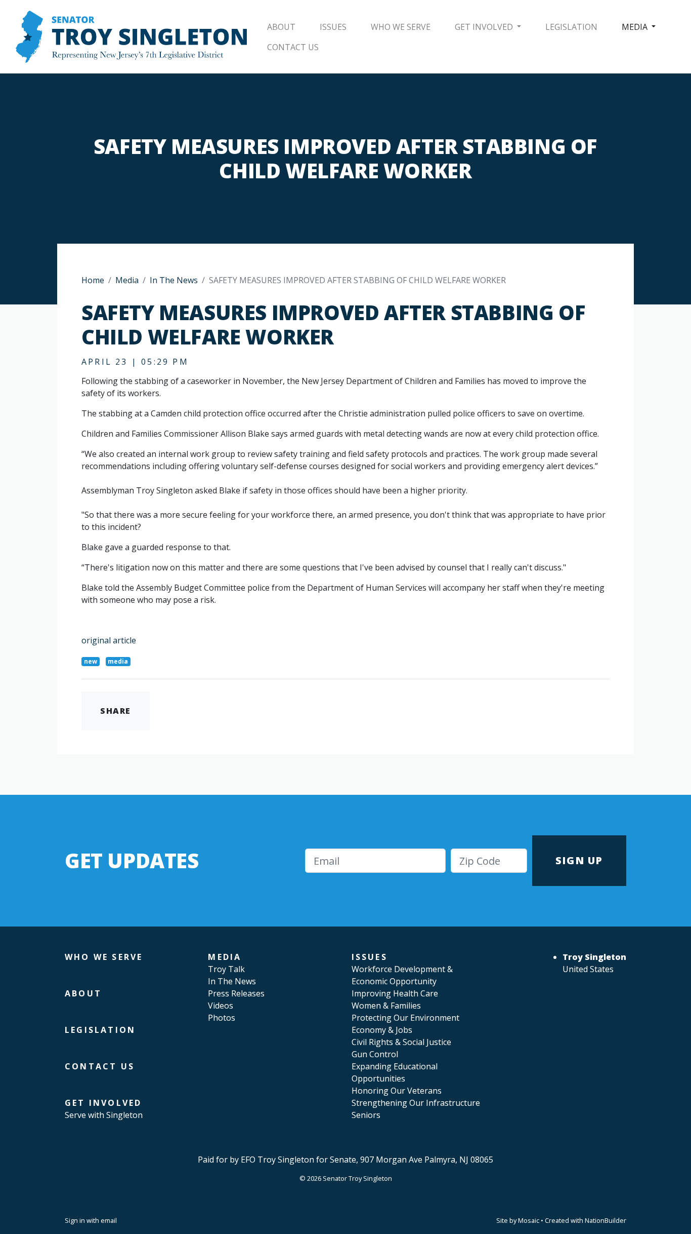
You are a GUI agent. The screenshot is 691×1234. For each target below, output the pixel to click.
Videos (220, 1005)
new (90, 661)
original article (108, 640)
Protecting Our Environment (405, 1017)
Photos (221, 1017)
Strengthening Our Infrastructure (416, 1102)
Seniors (366, 1115)
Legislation (571, 26)
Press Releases (236, 993)
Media (636, 26)
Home (92, 280)
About (281, 26)
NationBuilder (605, 1220)
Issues (333, 26)
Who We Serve (400, 26)
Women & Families (386, 1005)
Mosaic (528, 1220)
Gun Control (375, 1054)
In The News (174, 280)
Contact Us (293, 47)
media (118, 661)
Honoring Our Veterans (397, 1090)
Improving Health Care (395, 993)
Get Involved (485, 26)
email (109, 1220)
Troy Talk (226, 969)
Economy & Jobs (382, 1029)
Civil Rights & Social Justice (401, 1042)
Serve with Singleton (104, 1115)
